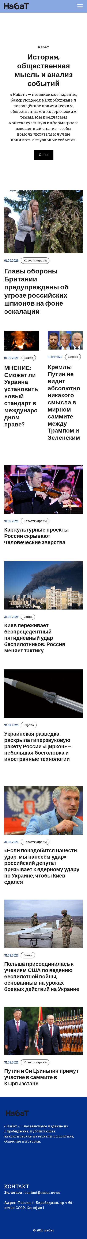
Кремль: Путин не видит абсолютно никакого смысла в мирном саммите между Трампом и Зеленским (64, 402)
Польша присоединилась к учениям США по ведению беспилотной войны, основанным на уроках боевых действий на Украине (41, 976)
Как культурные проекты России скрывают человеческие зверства (36, 535)
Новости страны (35, 521)
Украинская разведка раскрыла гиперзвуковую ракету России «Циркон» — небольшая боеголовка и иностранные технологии (37, 746)
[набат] (16, 6)
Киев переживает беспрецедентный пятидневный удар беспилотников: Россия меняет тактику (34, 637)
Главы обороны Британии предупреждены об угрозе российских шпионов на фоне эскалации (36, 291)
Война (27, 617)
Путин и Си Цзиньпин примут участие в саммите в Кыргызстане (41, 1076)
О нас (43, 154)
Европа (28, 725)
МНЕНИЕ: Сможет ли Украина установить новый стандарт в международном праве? (21, 396)
